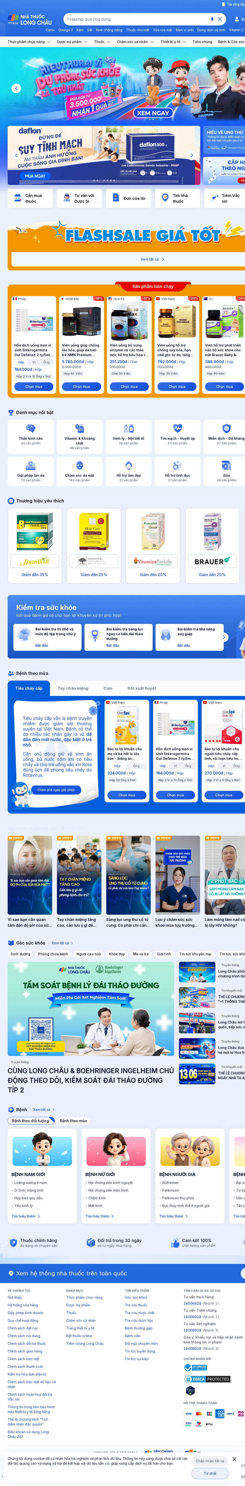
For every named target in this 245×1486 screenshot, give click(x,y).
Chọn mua (33, 386)
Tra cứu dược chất (139, 1313)
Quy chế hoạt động (23, 1320)
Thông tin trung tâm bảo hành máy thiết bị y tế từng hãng (31, 1409)
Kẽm (80, 30)
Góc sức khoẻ (136, 1297)
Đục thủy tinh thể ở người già (186, 1206)
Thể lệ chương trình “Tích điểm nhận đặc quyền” (28, 1421)
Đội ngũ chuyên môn (141, 1343)
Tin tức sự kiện (137, 1359)
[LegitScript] (207, 1390)
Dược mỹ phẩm (78, 1305)
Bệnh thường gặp (138, 1328)
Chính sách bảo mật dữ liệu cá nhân (32, 1384)
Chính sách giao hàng (25, 1351)
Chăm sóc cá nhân (81, 1320)
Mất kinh (95, 1206)
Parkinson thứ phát (178, 1198)
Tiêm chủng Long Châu (85, 1343)
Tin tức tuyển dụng (140, 1351)
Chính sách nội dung (24, 1336)
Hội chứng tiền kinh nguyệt (110, 1183)
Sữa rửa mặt (162, 30)
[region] (104, 155)
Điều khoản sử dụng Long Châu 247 (28, 1434)
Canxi (50, 30)
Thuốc (71, 1313)
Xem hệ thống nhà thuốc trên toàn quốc (71, 1273)
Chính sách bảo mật (23, 1359)
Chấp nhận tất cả (210, 1461)
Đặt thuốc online (79, 1336)
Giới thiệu (15, 1297)
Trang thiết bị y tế (80, 1328)
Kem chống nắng (109, 30)
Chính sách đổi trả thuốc (27, 1343)
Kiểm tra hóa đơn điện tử (27, 1374)
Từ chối (210, 1473)
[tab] (21, 362)
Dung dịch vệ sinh (211, 30)
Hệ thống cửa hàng (23, 1305)
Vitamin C (236, 30)
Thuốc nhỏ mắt (137, 30)
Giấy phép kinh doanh (25, 1313)
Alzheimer (170, 1183)
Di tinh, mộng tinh (29, 1190)
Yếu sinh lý (23, 1206)
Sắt (89, 30)
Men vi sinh (185, 30)
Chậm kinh (97, 1198)
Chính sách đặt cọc (23, 1328)
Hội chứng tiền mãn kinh (108, 1190)
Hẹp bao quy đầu (28, 1198)
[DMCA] (207, 1379)
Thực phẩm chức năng (84, 1297)
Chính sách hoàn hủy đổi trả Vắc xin (30, 1396)
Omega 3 (65, 30)
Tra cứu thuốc (136, 1305)
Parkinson (170, 1190)
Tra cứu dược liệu (139, 1320)
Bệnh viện (132, 1336)
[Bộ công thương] (195, 1367)
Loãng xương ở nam (30, 1183)
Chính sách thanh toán (25, 1366)
